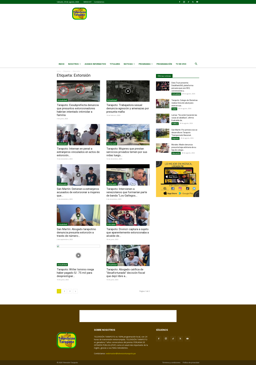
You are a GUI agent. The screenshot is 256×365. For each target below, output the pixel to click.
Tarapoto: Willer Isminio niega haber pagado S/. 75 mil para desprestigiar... (75, 273)
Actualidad (62, 100)
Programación (164, 64)
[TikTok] (188, 2)
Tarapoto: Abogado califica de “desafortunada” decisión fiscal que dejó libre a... (125, 273)
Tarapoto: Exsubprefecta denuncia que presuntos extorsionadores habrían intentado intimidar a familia (78, 110)
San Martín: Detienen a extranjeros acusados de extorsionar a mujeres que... (78, 192)
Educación (176, 153)
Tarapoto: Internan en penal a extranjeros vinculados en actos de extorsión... (78, 152)
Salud (174, 109)
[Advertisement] (128, 40)
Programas (145, 64)
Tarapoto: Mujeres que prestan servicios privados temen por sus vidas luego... (126, 152)
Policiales (111, 224)
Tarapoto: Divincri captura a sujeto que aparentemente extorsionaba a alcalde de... (127, 232)
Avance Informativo (95, 64)
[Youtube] (197, 2)
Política (175, 124)
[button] (196, 64)
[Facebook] (180, 2)
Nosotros (73, 64)
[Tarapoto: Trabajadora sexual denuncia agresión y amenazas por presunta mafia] (128, 91)
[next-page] (75, 291)
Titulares (115, 64)
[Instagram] (184, 2)
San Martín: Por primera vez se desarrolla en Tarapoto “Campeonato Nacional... (184, 132)
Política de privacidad (191, 362)
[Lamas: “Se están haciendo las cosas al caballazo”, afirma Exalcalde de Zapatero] (162, 118)
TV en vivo (181, 64)
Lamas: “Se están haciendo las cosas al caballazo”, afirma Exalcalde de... (184, 117)
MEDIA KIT (87, 2)
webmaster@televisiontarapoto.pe (121, 353)
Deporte (175, 138)
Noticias (128, 64)
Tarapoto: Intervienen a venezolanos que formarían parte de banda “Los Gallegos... (126, 192)
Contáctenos (99, 2)
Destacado (62, 144)
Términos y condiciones (171, 362)
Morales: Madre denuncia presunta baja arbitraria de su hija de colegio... (183, 147)
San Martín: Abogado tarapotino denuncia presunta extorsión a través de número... (76, 232)
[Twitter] (193, 2)
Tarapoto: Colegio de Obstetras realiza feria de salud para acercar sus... (184, 103)
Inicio (61, 64)
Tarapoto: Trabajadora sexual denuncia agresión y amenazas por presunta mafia (127, 108)
